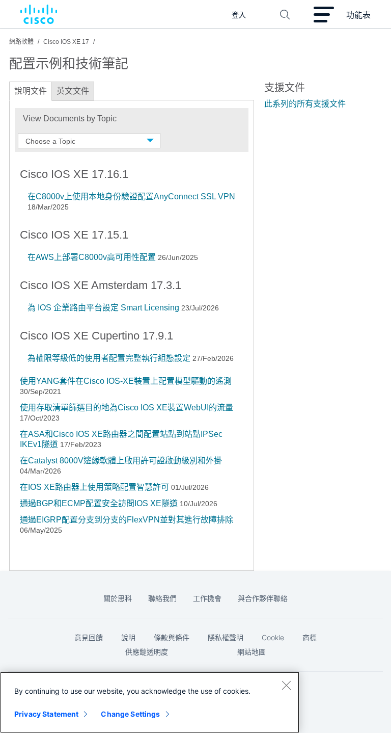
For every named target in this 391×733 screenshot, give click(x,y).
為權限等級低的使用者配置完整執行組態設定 (108, 358)
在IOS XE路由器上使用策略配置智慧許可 (94, 487)
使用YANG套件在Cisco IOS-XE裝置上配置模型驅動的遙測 (126, 381)
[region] (149, 702)
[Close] (286, 685)
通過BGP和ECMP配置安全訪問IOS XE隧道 (99, 503)
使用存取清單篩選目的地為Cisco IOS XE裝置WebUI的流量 (126, 407)
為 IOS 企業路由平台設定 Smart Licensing (103, 307)
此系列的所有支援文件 (305, 103)
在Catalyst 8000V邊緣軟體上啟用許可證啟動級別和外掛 (121, 460)
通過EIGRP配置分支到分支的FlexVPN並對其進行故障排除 (126, 519)
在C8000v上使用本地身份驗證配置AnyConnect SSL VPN (131, 196)
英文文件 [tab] (73, 91)
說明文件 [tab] (30, 91)
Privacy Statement (46, 714)
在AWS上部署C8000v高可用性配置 (91, 257)
